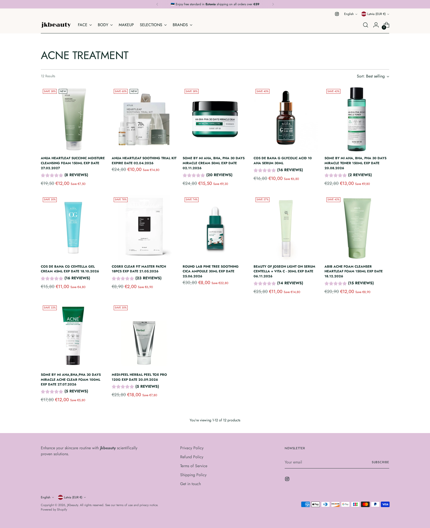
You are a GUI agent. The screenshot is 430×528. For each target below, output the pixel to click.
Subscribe (380, 462)
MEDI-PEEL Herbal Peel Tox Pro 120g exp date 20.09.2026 (139, 377)
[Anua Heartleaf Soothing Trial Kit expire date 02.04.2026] (144, 119)
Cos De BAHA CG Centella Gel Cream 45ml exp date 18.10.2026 (70, 269)
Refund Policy (191, 457)
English (349, 14)
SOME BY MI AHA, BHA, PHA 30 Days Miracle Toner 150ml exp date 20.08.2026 (355, 163)
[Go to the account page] (376, 25)
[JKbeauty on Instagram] (337, 14)
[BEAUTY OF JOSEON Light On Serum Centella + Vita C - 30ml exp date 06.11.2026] (286, 227)
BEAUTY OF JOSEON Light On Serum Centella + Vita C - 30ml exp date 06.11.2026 (284, 271)
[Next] (273, 4)
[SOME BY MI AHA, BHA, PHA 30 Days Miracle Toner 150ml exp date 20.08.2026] (356, 119)
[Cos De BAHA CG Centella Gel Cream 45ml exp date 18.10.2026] (73, 227)
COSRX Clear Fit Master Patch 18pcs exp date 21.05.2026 (139, 269)
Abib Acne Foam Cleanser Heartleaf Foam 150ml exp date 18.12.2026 (353, 271)
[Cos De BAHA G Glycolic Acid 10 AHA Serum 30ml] (286, 119)
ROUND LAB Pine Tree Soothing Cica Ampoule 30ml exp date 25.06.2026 (211, 271)
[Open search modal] (366, 25)
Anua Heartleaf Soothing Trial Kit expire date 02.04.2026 (144, 160)
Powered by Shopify (54, 509)
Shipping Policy (193, 475)
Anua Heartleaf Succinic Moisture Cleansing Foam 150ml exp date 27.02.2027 (73, 163)
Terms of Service (193, 466)
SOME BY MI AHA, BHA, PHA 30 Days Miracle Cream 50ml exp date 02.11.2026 (214, 163)
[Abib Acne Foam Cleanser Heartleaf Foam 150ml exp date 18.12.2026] (356, 227)
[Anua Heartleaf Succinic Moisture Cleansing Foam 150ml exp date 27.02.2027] (73, 119)
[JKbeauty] (56, 25)
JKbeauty (72, 505)
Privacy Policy (192, 448)
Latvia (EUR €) (376, 14)
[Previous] (157, 4)
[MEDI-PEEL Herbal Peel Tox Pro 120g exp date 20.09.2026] (144, 335)
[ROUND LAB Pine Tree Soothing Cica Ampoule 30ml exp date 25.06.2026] (215, 227)
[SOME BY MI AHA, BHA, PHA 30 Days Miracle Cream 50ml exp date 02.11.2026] (215, 119)
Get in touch (190, 484)
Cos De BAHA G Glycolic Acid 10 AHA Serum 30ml (283, 160)
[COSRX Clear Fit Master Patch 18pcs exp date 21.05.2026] (144, 227)
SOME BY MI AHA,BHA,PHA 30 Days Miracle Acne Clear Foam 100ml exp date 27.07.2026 (71, 379)
